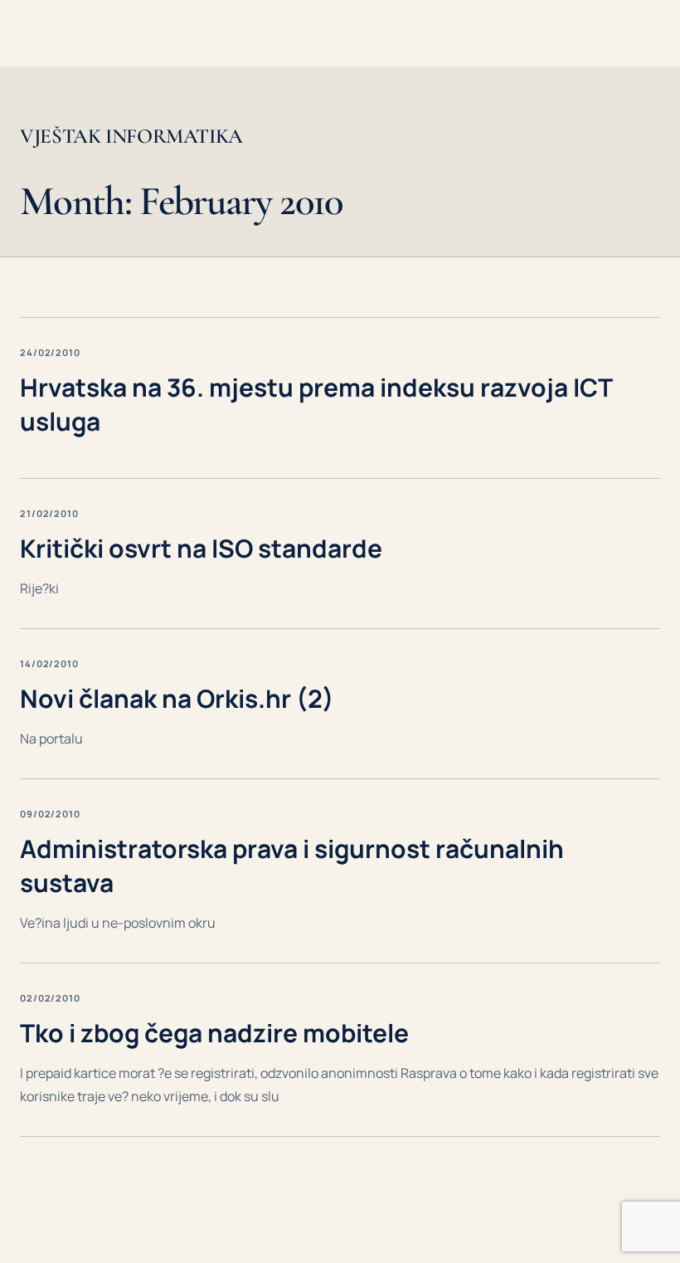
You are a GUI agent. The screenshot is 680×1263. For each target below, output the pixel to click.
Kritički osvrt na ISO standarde (201, 548)
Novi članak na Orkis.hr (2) (177, 698)
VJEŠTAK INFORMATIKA (131, 136)
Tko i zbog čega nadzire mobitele (214, 1033)
